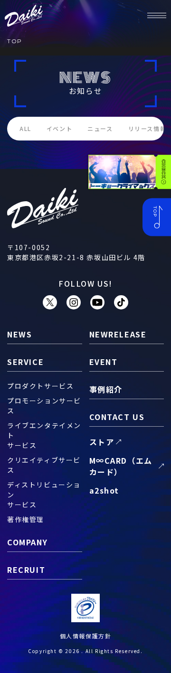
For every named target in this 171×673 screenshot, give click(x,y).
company (27, 542)
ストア (101, 442)
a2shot (104, 490)
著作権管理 (25, 519)
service (25, 361)
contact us (117, 416)
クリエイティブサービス (44, 465)
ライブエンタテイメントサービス (44, 435)
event (103, 361)
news (19, 334)
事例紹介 (106, 389)
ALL (25, 128)
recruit (26, 569)
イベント (59, 128)
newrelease (118, 334)
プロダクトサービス (40, 386)
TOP (14, 41)
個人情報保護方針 (86, 636)
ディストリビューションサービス (44, 494)
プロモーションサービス (44, 405)
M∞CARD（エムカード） (120, 466)
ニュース (100, 128)
